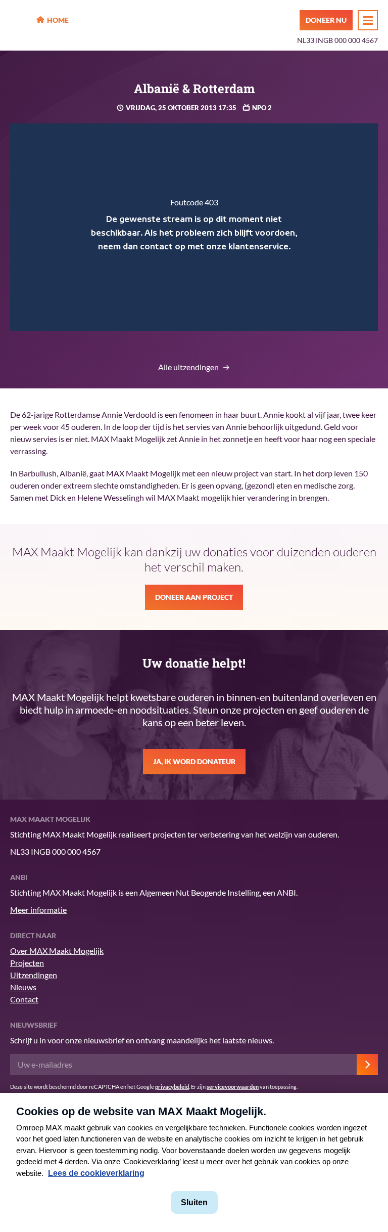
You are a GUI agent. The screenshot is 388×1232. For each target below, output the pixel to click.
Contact (24, 999)
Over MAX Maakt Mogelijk (57, 950)
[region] (194, 227)
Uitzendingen (33, 975)
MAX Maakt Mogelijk (20, 20)
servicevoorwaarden (233, 1086)
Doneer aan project (194, 597)
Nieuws (23, 987)
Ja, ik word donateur (194, 761)
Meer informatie (38, 909)
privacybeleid (172, 1086)
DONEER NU (326, 20)
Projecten (27, 962)
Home (58, 20)
